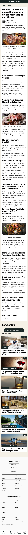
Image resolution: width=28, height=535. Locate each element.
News (3, 475)
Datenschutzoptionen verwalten (8, 524)
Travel (16, 507)
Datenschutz (5, 521)
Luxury (16, 502)
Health (3, 500)
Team (16, 517)
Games (3, 485)
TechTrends (17, 510)
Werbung (4, 517)
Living (16, 500)
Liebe (3, 502)
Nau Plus (17, 483)
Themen (17, 488)
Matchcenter (18, 478)
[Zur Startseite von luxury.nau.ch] (14, 1)
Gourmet (9, 5)
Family (3, 505)
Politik (16, 475)
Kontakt (16, 519)
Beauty (3, 512)
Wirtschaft (17, 480)
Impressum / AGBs (19, 521)
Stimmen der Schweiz (20, 485)
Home (3, 5)
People (3, 480)
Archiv (3, 490)
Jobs (3, 519)
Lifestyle (4, 488)
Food (16, 505)
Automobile (5, 510)
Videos (3, 483)
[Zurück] (1, 1)
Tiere (3, 507)
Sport (3, 478)
